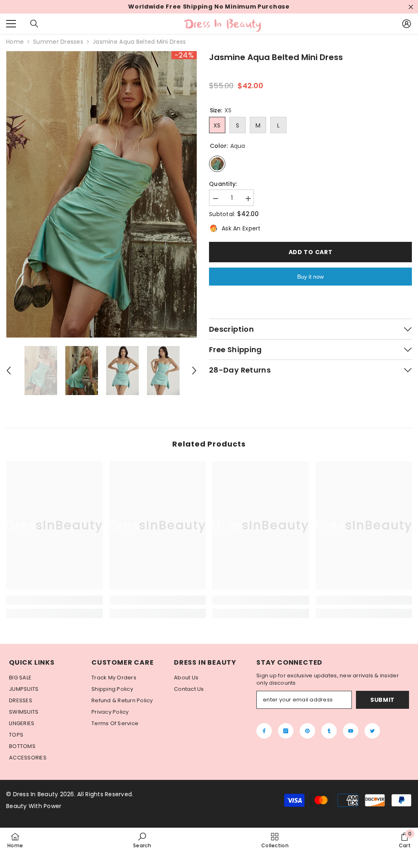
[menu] (11, 24)
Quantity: (223, 184)
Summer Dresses (58, 42)
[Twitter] (372, 731)
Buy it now (310, 276)
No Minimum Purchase (251, 7)
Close (411, 7)
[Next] (194, 370)
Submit (382, 700)
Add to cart (311, 252)
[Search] (34, 24)
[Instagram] (285, 731)
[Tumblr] (329, 731)
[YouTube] (350, 731)
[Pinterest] (307, 731)
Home (15, 42)
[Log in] (406, 23)
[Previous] (8, 370)
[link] (54, 600)
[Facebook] (264, 731)
